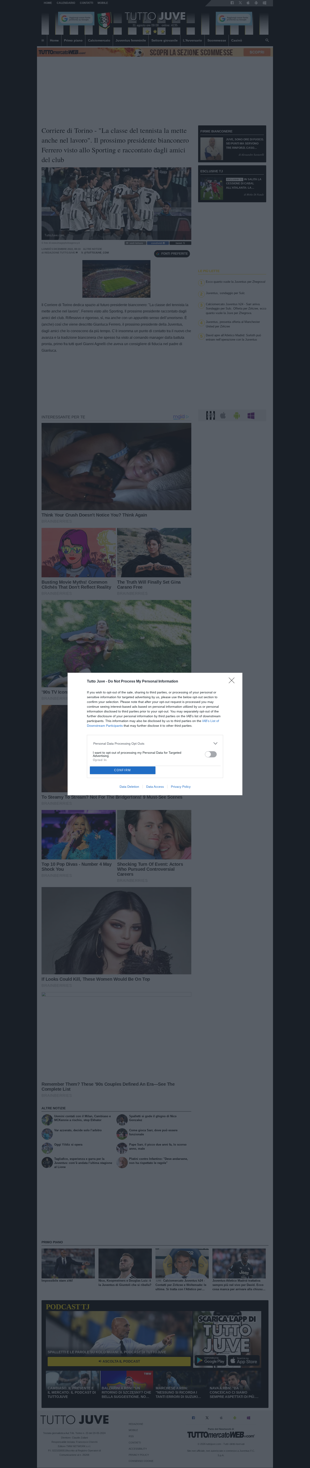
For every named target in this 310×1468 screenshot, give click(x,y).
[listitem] (155, 743)
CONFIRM (122, 770)
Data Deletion (129, 786)
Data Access (155, 786)
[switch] (211, 754)
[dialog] (155, 734)
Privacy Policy (181, 786)
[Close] (233, 682)
